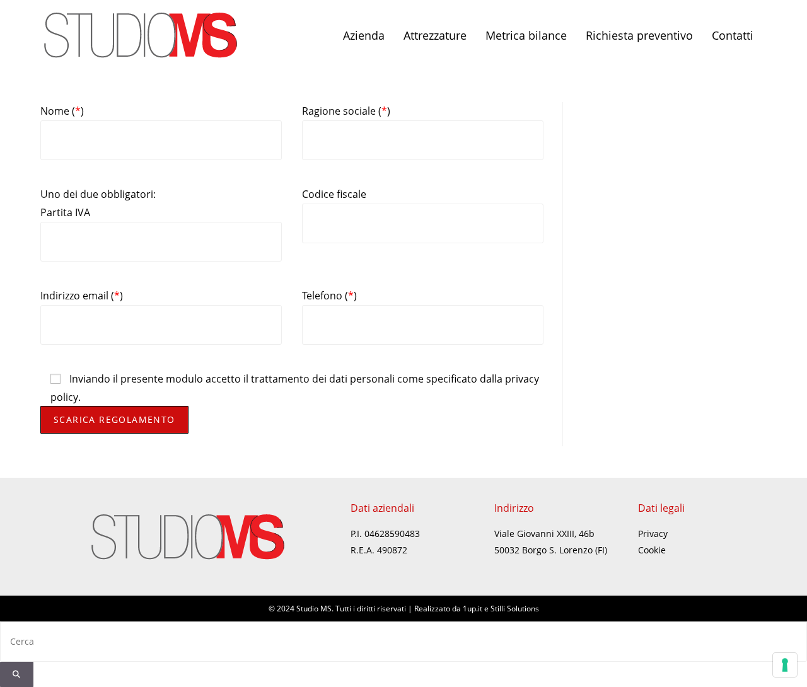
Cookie (652, 550)
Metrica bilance (526, 35)
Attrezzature (435, 35)
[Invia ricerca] (16, 674)
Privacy (653, 534)
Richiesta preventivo (639, 35)
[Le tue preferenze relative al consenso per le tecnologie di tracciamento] (785, 665)
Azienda (364, 35)
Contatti (732, 35)
